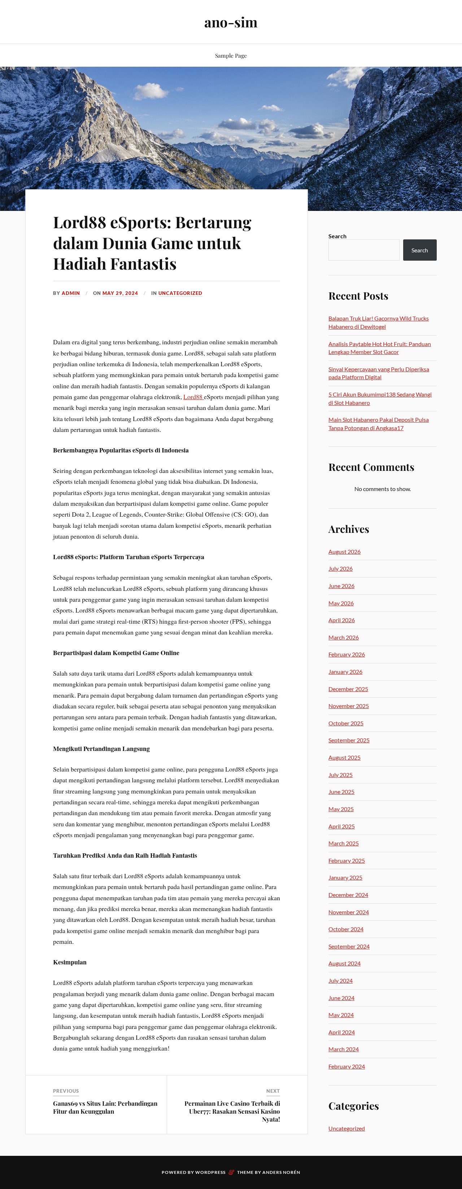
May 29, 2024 (120, 293)
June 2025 (341, 791)
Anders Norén (281, 1172)
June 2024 (341, 997)
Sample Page (231, 55)
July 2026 (340, 568)
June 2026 (341, 585)
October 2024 (345, 928)
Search (337, 236)
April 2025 (341, 826)
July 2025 (340, 774)
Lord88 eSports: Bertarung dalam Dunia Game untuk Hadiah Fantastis (152, 242)
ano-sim (231, 22)
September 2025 (349, 740)
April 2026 (341, 619)
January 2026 (345, 671)
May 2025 (341, 808)
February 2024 (346, 1066)
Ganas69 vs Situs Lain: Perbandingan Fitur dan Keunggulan (105, 1107)
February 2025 (346, 860)
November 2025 (348, 705)
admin (71, 293)
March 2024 (343, 1049)
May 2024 (341, 1014)
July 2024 (340, 980)
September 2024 (349, 946)
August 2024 (344, 963)
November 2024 (348, 912)
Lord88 (193, 396)
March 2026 (343, 637)
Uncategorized (180, 293)
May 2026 (341, 603)
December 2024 (348, 894)
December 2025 (348, 688)
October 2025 (345, 723)
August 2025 (344, 757)
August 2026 (344, 551)
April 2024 (341, 1032)
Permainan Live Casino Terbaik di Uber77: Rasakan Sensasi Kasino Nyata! (232, 1111)
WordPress (210, 1172)
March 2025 (343, 843)
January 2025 (345, 877)
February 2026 (346, 654)
